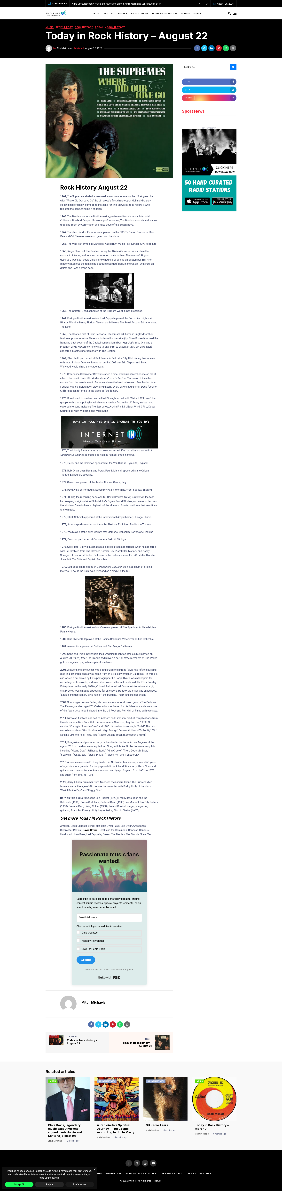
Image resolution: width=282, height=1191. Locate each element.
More (197, 13)
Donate (185, 13)
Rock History (84, 27)
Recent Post (64, 27)
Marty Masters (103, 1137)
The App (121, 13)
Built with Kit (109, 977)
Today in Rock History (110, 27)
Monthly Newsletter (93, 940)
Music (50, 27)
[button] (199, 3)
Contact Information (107, 1173)
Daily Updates (90, 932)
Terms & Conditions (198, 1173)
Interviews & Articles (164, 13)
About (107, 13)
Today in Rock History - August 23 (82, 1042)
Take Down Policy (171, 1173)
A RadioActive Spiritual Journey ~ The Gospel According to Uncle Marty (108, 3)
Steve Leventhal (55, 1141)
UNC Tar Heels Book (93, 949)
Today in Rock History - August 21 (136, 1044)
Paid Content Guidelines (140, 1173)
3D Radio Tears (157, 1125)
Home (97, 13)
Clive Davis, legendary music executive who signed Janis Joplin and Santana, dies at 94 (65, 1130)
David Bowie (90, 830)
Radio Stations (139, 13)
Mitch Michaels (64, 48)
